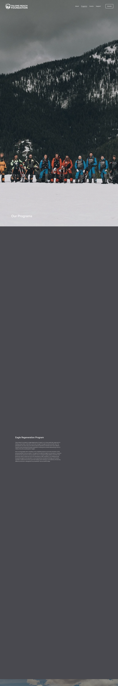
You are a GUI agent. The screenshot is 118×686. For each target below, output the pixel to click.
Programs (84, 6)
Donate (109, 6)
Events (92, 6)
